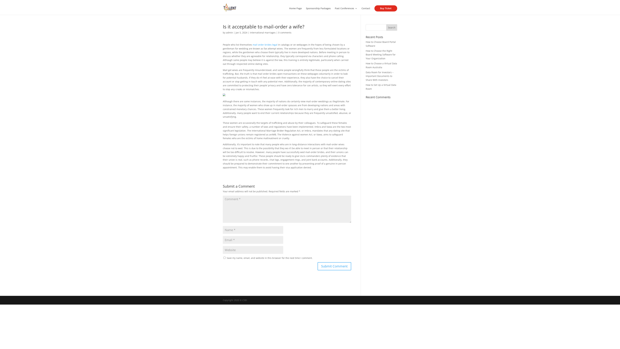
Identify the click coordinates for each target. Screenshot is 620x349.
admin (229, 32)
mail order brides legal (265, 44)
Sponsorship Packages (318, 8)
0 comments (284, 32)
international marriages (263, 32)
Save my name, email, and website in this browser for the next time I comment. (270, 257)
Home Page (295, 8)
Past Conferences (344, 8)
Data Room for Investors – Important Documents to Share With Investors (379, 76)
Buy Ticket (386, 8)
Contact (366, 8)
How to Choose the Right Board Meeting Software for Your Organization (381, 54)
